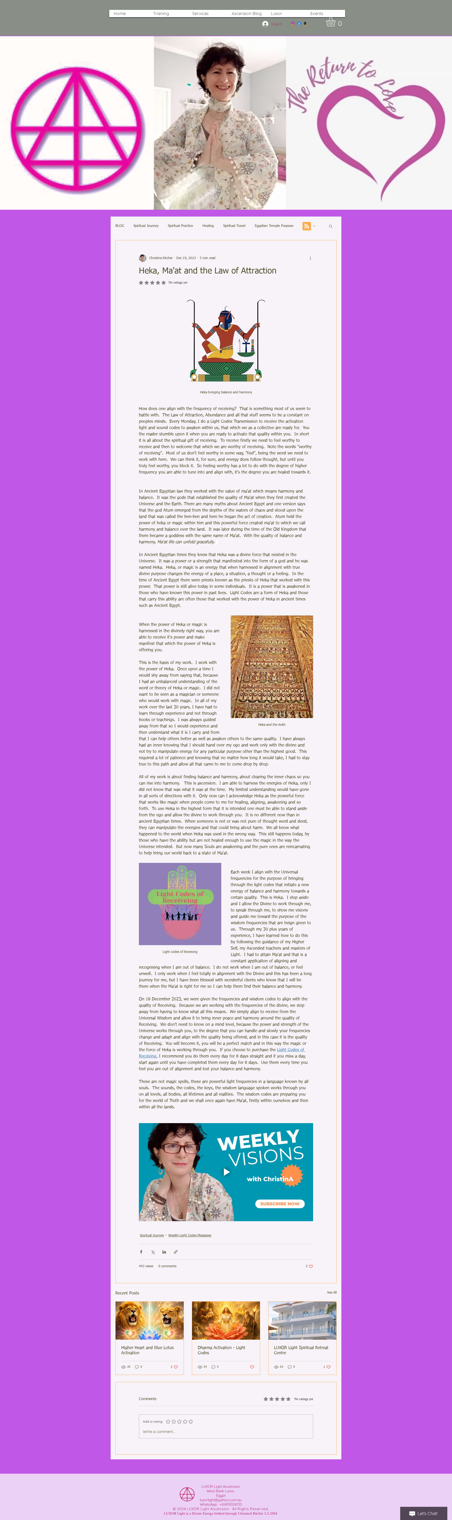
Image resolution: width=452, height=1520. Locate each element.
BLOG (119, 226)
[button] (336, 21)
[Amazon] (305, 23)
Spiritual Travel (234, 226)
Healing (208, 226)
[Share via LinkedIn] (164, 1252)
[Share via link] (176, 1252)
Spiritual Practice (180, 226)
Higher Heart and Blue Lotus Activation (147, 1350)
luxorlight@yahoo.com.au (221, 1500)
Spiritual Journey (145, 226)
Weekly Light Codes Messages (189, 1235)
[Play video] (226, 1172)
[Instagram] (293, 23)
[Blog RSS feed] (307, 226)
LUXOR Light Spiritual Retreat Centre (301, 1350)
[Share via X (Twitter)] (152, 1252)
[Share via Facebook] (141, 1252)
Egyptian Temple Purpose (274, 226)
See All (332, 1292)
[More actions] (310, 258)
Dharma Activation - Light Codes (221, 1350)
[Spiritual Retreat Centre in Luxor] (302, 1321)
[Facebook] (299, 23)
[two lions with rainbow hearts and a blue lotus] (150, 1321)
